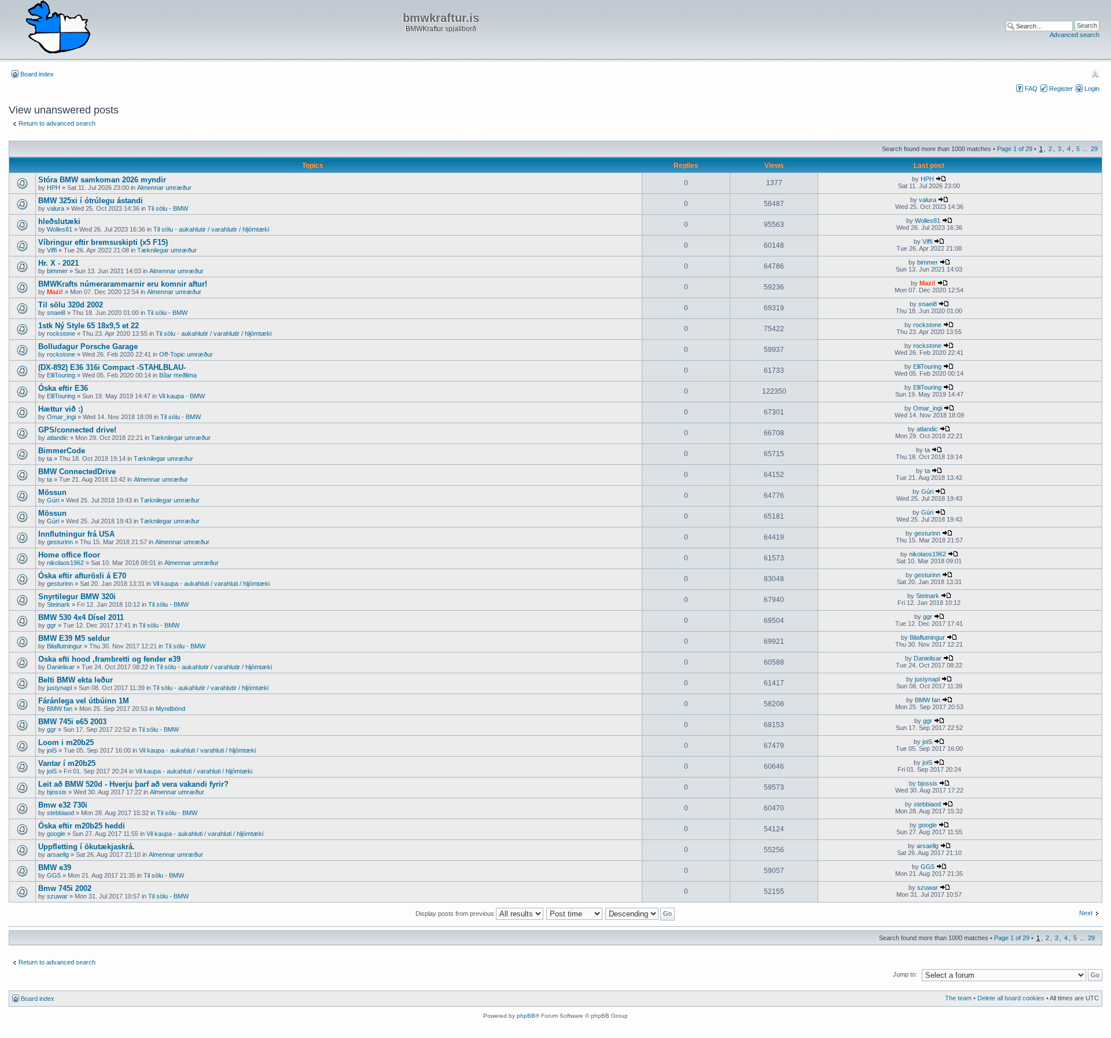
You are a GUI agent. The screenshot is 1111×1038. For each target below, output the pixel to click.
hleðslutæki (59, 221)
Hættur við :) (60, 409)
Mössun (52, 492)
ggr (51, 625)
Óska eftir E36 (63, 388)
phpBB (526, 1016)
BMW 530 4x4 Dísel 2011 (81, 617)
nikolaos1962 (65, 562)
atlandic (57, 437)
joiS (52, 750)
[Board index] (58, 28)
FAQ (1031, 88)
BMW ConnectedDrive (77, 471)
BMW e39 (54, 867)
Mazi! (55, 291)
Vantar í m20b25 (66, 763)
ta (49, 458)
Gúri (53, 500)
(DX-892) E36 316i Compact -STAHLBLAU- (112, 367)
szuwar (57, 896)
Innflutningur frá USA (76, 534)
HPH (53, 187)
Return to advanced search (57, 123)
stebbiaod (60, 812)
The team (958, 998)
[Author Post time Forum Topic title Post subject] (575, 913)
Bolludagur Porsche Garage (88, 346)
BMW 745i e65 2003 (72, 721)
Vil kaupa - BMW (182, 396)
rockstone (61, 333)
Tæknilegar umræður (167, 250)
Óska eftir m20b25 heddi (81, 825)
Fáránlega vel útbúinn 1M (83, 700)
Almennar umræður (164, 187)
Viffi (52, 250)
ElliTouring (61, 375)
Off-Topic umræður (186, 354)
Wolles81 (59, 229)
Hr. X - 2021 (58, 263)
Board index (37, 74)
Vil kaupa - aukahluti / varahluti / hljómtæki (211, 583)
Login (1091, 88)
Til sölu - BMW (168, 208)
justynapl (59, 687)
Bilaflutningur (64, 646)
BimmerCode (61, 450)
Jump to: (905, 974)
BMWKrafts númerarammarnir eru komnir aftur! (122, 284)
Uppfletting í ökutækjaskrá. (86, 846)
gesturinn (60, 541)
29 (1094, 148)
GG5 (54, 875)
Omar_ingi (61, 416)
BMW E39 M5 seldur (74, 638)
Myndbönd (170, 708)
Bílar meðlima (178, 375)
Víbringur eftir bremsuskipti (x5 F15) (103, 242)
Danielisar (61, 666)
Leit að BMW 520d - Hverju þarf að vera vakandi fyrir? (133, 784)
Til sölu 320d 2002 (70, 304)
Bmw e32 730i (62, 805)
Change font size (1095, 73)
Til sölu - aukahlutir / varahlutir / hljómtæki (211, 229)
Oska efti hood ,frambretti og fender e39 (109, 659)
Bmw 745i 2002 (64, 888)
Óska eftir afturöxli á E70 (82, 575)
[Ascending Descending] (640, 913)
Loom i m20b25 (66, 742)
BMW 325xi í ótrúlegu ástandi (90, 200)
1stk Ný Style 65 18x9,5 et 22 (88, 325)
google (56, 833)
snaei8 (56, 312)
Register (1061, 88)
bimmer (57, 270)
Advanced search (1074, 34)
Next (1085, 912)
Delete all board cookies (1010, 998)
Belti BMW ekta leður (75, 680)
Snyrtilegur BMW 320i (77, 596)
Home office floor (69, 555)
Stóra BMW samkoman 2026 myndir (102, 179)
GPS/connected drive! (77, 430)
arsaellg (58, 854)
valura (55, 208)
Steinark (58, 604)
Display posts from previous (455, 913)
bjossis (57, 791)
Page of (1014, 148)
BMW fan (59, 708)
